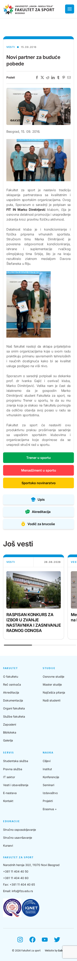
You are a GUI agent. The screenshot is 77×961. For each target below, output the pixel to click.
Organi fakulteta (14, 708)
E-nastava (10, 793)
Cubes (61, 950)
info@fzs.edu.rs (22, 891)
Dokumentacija (13, 700)
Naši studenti (51, 700)
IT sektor (9, 777)
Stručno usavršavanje (17, 837)
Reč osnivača (12, 684)
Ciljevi (47, 761)
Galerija (8, 740)
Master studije (52, 684)
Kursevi (8, 845)
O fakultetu (10, 676)
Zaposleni (9, 724)
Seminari (48, 785)
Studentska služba (15, 761)
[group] (33, 597)
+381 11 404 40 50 (15, 871)
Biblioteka (9, 732)
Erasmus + (50, 809)
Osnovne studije (53, 676)
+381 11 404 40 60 (16, 878)
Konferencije (51, 777)
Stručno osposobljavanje (19, 829)
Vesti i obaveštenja (15, 785)
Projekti (48, 801)
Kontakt (8, 801)
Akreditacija (11, 692)
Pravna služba (12, 769)
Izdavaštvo (50, 793)
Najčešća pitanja (54, 692)
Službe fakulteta (14, 716)
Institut (47, 769)
